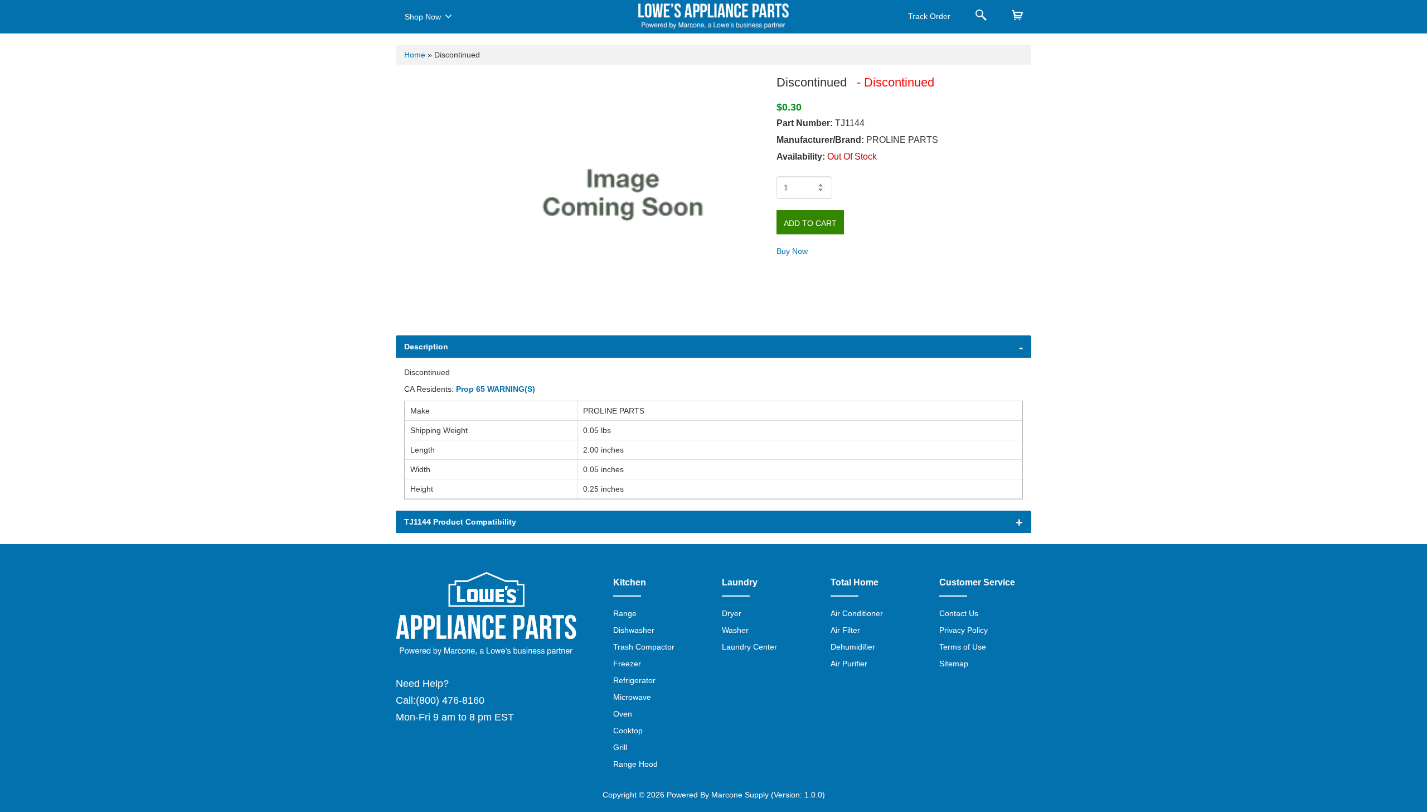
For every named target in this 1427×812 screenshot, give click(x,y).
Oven (622, 713)
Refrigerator (634, 680)
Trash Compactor (643, 646)
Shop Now (423, 16)
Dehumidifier (853, 646)
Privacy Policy (963, 630)
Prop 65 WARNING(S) (495, 389)
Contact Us (958, 613)
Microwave (632, 697)
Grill (620, 747)
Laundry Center (749, 646)
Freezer (627, 663)
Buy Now (792, 251)
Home (414, 54)
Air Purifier (849, 663)
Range (625, 613)
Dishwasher (633, 630)
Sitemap (953, 663)
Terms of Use (962, 646)
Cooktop (628, 730)
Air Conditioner (857, 613)
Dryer (731, 613)
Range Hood (635, 764)
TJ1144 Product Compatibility (460, 521)
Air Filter (845, 630)
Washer (735, 630)
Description (426, 346)
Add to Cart (810, 223)
